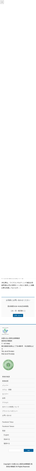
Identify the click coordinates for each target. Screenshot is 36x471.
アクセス (5, 402)
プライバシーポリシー (10, 411)
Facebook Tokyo (8, 422)
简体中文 (7, 439)
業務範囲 (5, 381)
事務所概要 (6, 376)
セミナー (5, 394)
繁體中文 (7, 443)
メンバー (5, 385)
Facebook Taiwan (8, 426)
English (6, 435)
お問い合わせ (6, 415)
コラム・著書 (6, 389)
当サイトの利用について (10, 407)
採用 (3, 398)
